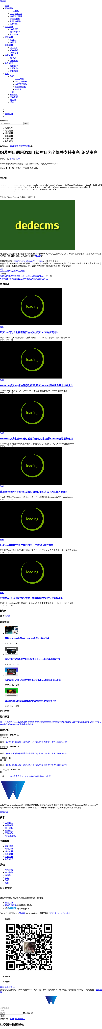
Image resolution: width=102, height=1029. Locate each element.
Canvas (54, 722)
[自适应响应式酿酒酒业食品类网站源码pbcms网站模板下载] (11, 696)
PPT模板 (13, 47)
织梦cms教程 (20, 87)
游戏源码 (14, 29)
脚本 (2, 722)
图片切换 (22, 722)
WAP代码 (14, 61)
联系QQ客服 (10, 905)
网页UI (13, 40)
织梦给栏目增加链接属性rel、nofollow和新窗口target (22, 276)
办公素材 (9, 45)
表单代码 (6, 724)
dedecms (3, 271)
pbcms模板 (14, 11)
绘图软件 (14, 68)
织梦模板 (14, 24)
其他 (7, 74)
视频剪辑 (14, 71)
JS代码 (13, 58)
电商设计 (14, 42)
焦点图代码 (86, 722)
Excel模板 (14, 53)
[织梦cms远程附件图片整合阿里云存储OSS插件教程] (31, 537)
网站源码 (9, 27)
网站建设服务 (11, 836)
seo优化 (18, 89)
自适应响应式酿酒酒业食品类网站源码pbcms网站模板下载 (30, 701)
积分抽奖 (14, 94)
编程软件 (14, 66)
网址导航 (9, 870)
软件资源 (9, 63)
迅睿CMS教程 (21, 84)
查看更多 (4, 812)
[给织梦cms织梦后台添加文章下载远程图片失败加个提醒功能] (31, 590)
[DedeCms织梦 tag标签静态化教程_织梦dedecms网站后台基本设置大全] (31, 378)
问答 (12, 92)
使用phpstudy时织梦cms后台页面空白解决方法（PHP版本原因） (34, 491)
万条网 (3, 1)
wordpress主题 (16, 14)
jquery (6, 722)
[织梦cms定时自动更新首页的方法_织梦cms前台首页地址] (31, 325)
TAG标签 (9, 872)
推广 (18, 159)
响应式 (17, 724)
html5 (11, 722)
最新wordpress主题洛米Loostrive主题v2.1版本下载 (27, 638)
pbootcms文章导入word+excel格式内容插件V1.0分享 (28, 776)
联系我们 (9, 830)
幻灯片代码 (96, 722)
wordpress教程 (21, 81)
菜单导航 (61, 722)
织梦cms (10, 271)
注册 (12, 1019)
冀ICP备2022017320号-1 (60, 913)
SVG (12, 724)
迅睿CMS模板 (16, 16)
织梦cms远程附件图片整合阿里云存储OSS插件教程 (26, 545)
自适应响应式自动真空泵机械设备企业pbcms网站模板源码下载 (32, 659)
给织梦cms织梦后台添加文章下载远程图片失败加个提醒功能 (31, 598)
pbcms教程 (19, 79)
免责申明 (9, 825)
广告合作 (9, 833)
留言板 (13, 100)
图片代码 (77, 722)
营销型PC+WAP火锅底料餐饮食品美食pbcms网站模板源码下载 (33, 680)
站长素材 (9, 55)
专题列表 (14, 97)
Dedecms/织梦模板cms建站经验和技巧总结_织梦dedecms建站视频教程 (36, 438)
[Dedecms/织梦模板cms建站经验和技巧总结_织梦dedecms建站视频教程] (31, 431)
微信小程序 (15, 32)
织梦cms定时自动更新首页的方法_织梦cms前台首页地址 (29, 332)
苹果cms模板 (15, 21)
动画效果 (69, 722)
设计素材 (9, 37)
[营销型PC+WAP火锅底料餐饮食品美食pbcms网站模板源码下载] (11, 675)
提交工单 (9, 902)
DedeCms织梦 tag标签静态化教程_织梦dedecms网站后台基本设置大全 (36, 385)
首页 (7, 6)
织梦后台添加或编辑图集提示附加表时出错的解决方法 (24, 279)
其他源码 (14, 34)
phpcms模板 (15, 19)
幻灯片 (31, 724)
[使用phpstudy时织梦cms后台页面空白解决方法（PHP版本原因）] (31, 484)
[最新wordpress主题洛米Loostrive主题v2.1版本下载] (11, 633)
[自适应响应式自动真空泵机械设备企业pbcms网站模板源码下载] (11, 654)
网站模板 (9, 8)
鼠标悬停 (24, 724)
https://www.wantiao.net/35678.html (28, 261)
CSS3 (15, 722)
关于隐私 (9, 828)
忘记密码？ (20, 1019)
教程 (12, 76)
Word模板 (14, 50)
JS (1, 724)
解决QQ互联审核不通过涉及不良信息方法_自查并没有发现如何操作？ (37, 742)
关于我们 (9, 823)
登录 (7, 616)
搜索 (26, 123)
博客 (12, 102)
